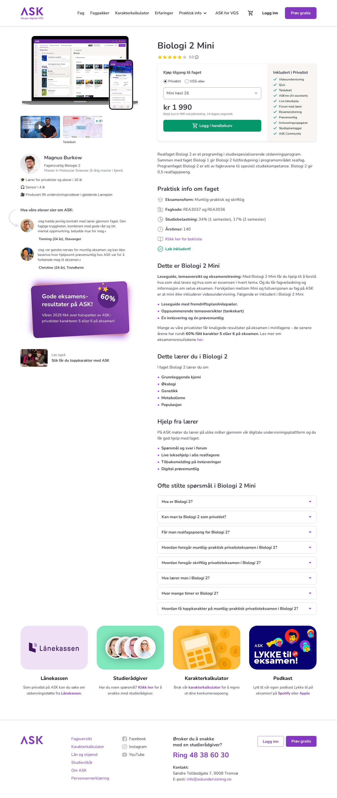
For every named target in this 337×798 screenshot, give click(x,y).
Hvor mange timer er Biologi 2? (190, 593)
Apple (305, 693)
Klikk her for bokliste (183, 239)
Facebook (137, 739)
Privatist (174, 81)
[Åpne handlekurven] (250, 13)
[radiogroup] (212, 81)
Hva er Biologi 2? (177, 501)
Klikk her (145, 687)
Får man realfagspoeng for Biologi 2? (195, 532)
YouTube (137, 754)
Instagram (138, 746)
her (200, 339)
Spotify (284, 693)
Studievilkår (82, 762)
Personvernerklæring (90, 778)
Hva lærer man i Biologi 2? (185, 578)
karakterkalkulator (204, 687)
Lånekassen (71, 693)
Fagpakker (99, 13)
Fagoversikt (81, 739)
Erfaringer (164, 13)
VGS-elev (197, 81)
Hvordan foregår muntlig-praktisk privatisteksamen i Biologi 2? (219, 547)
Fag (80, 13)
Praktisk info (190, 13)
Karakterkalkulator (132, 13)
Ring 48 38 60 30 (201, 755)
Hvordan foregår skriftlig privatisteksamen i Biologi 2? (211, 563)
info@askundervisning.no (209, 779)
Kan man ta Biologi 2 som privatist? (194, 517)
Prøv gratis (301, 13)
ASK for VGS (227, 13)
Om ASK (79, 770)
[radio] (165, 81)
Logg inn (270, 13)
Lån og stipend (84, 754)
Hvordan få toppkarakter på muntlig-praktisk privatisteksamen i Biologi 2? (230, 608)
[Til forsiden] (32, 11)
